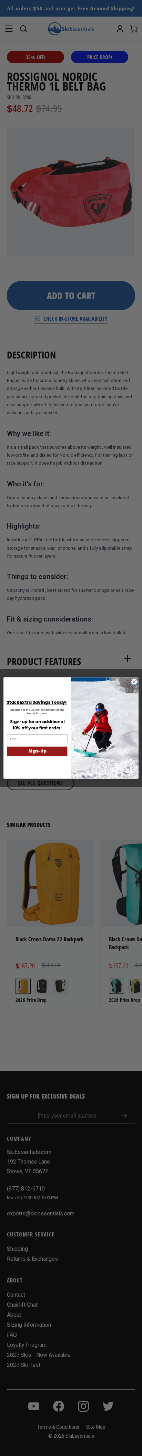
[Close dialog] (134, 682)
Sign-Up (37, 751)
